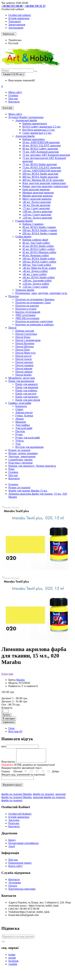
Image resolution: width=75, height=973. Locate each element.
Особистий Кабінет (20, 813)
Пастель (20, 431)
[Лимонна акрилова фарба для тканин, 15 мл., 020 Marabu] (36, 640)
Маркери (20, 421)
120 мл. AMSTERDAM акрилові (41, 170)
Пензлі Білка (22, 337)
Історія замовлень (18, 18)
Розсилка (13, 823)
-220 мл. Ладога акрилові (37, 217)
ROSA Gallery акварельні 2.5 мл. (41, 126)
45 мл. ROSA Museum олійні (39, 252)
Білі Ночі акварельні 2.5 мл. (38, 129)
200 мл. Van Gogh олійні (36, 264)
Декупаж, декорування (21, 456)
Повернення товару (20, 862)
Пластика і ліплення (20, 462)
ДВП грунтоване (25, 315)
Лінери (19, 418)
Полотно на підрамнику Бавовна (34, 299)
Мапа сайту (15, 92)
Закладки (13, 820)
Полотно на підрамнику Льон (33, 302)
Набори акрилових (33, 139)
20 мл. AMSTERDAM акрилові (41, 142)
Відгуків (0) (15, 731)
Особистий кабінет (19, 15)
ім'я (3, 746)
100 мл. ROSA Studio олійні (38, 258)
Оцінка (5, 771)
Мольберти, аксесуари (21, 377)
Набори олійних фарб (35, 239)
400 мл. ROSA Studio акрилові (40, 176)
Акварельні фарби (26, 120)
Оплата (12, 885)
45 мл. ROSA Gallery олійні (38, 249)
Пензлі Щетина (24, 346)
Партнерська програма (21, 888)
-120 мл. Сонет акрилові (36, 214)
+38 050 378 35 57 (35, 6)
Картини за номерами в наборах (34, 324)
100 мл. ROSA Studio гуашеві (39, 230)
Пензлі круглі (23, 355)
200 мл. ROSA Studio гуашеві (39, 233)
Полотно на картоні (27, 305)
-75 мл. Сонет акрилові (36, 208)
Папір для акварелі (26, 384)
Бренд (12, 839)
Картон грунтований (27, 311)
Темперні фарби (24, 289)
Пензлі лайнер (23, 371)
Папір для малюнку (27, 396)
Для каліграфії (23, 428)
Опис (11, 728)
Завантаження (16, 24)
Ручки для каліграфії (27, 437)
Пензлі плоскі (23, 359)
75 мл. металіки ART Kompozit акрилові (46, 154)
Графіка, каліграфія (19, 403)
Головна (13, 95)
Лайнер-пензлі (24, 412)
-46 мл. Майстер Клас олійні (39, 267)
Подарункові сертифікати (23, 843)
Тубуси (19, 440)
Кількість (6, 707)
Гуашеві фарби (24, 220)
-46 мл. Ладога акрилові (36, 201)
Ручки (19, 434)
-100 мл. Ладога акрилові (37, 211)
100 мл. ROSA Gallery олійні (39, 261)
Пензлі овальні (24, 362)
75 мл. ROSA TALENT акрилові (41, 167)
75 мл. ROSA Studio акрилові (39, 164)
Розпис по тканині (19, 450)
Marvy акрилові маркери (36, 198)
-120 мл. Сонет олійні (35, 286)
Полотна (13, 296)
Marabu (20, 679)
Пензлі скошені (24, 365)
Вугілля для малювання (29, 446)
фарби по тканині (43, 794)
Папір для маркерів (26, 387)
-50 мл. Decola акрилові (36, 205)
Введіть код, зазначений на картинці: (23, 774)
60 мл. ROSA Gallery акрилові (40, 148)
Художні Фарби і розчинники (26, 117)
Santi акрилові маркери (36, 189)
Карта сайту (15, 865)
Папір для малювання (21, 381)
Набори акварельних (34, 123)
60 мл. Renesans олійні (35, 255)
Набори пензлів (24, 330)
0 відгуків (7, 673)
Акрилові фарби (25, 136)
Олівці (19, 409)
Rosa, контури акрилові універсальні (44, 183)
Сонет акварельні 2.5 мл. (37, 132)
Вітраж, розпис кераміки (23, 453)
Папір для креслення (27, 399)
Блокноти (21, 406)
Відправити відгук (12, 784)
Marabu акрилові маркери (37, 195)
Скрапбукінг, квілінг (20, 459)
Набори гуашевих (33, 223)
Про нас (13, 98)
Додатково (14, 882)
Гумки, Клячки (24, 415)
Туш (17, 443)
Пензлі (12, 327)
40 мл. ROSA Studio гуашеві (39, 227)
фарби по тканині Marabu (16, 794)
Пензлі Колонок (24, 343)
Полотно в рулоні (25, 308)
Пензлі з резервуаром (27, 340)
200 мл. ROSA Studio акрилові (40, 173)
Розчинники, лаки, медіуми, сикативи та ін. (41, 293)
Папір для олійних (26, 390)
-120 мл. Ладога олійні (35, 283)
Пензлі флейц (23, 374)
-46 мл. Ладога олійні (35, 271)
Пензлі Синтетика (26, 333)
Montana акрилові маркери (38, 192)
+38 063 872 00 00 (11, 6)
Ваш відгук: (8, 761)
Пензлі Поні (22, 349)
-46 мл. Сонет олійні (34, 274)
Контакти (14, 101)
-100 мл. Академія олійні (37, 280)
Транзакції (14, 21)
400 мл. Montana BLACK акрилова (43, 180)
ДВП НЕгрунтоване (27, 318)
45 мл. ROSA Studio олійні (38, 245)
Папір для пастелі (25, 393)
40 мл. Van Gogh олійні (36, 242)
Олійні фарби (23, 236)
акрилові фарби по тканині (49, 797)
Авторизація (15, 27)
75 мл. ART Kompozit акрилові (40, 151)
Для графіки (22, 425)
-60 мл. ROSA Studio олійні (38, 277)
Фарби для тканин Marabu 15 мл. (27, 490)
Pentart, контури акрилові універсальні (45, 186)
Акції (11, 846)
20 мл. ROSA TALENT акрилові (41, 145)
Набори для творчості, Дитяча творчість (32, 465)
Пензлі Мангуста (25, 352)
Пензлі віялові (23, 368)
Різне (11, 468)
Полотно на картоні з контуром (34, 321)
